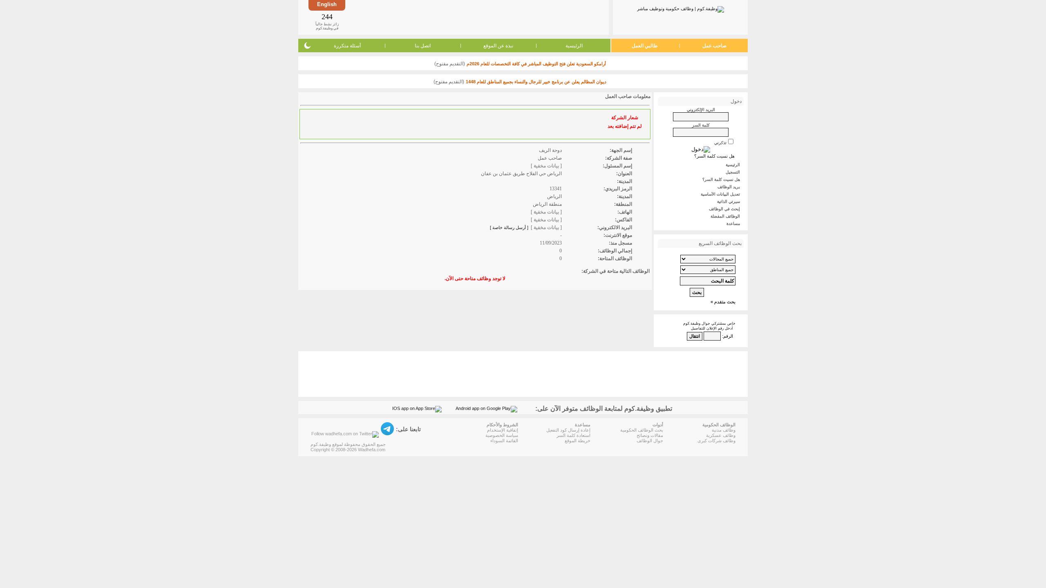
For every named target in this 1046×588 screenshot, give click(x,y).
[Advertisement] (476, 17)
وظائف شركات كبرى (716, 440)
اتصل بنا (423, 46)
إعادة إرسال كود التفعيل (568, 430)
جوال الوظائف (650, 440)
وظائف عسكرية (720, 435)
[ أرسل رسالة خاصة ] (509, 227)
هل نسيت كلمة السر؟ (714, 156)
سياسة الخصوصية (501, 435)
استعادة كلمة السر (573, 435)
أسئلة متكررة (347, 46)
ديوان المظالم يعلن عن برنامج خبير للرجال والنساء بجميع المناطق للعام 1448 (536, 81)
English (327, 4)
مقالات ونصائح (650, 435)
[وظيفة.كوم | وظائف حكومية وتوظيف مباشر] (680, 7)
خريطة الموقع (577, 440)
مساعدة (733, 223)
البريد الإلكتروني (701, 109)
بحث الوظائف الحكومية (641, 430)
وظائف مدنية (723, 430)
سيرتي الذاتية (728, 201)
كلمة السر (701, 125)
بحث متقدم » (723, 301)
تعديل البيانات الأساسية (720, 194)
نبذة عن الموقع (498, 46)
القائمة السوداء (504, 440)
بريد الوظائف (728, 187)
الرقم (728, 336)
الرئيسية (574, 46)
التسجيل (733, 172)
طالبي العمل (645, 46)
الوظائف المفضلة (725, 216)
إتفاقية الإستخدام (502, 430)
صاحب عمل (714, 46)
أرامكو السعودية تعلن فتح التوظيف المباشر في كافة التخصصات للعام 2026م (536, 63)
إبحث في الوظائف (724, 209)
